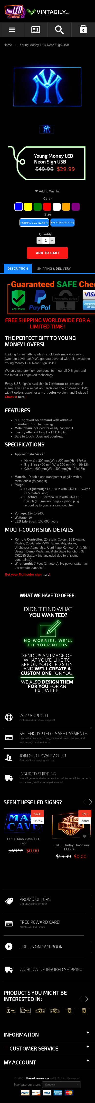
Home (8, 45)
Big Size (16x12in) (62, 222)
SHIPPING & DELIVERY (54, 268)
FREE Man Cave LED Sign (23, 841)
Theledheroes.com (38, 1078)
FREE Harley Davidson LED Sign (71, 847)
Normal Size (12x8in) (34, 222)
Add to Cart (47, 253)
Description (18, 268)
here (21, 397)
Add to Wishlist (49, 191)
